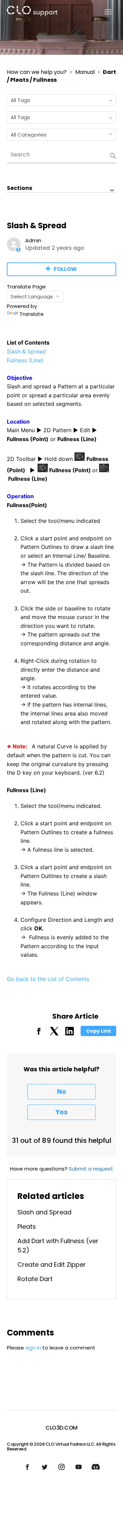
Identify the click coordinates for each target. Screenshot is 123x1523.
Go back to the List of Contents (48, 979)
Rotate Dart (35, 1279)
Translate (31, 314)
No (61, 1091)
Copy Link (98, 1031)
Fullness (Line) (25, 360)
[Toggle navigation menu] (104, 12)
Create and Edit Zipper (51, 1264)
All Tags (20, 100)
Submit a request (91, 1168)
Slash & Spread (26, 351)
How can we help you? (37, 72)
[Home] (32, 12)
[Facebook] (39, 1033)
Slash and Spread (44, 1212)
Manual (85, 72)
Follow (65, 269)
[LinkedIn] (69, 1033)
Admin (33, 240)
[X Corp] (54, 1033)
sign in (33, 1347)
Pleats (26, 1226)
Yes (61, 1112)
